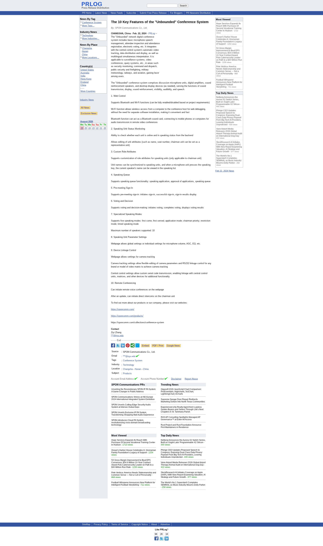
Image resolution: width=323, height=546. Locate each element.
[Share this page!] (161, 539)
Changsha (87, 48)
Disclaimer (176, 379)
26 (82, 128)
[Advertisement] (187, 57)
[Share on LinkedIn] (123, 345)
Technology (87, 35)
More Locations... (90, 57)
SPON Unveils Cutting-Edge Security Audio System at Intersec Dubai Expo (131, 406)
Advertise (165, 524)
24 (89, 128)
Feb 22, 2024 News (224, 171)
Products (127, 373)
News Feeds (117, 13)
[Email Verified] (137, 356)
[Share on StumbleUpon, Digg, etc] (133, 345)
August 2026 (86, 121)
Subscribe (131, 13)
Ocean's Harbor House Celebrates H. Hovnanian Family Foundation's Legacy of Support (133, 451)
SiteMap (86, 524)
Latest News (101, 13)
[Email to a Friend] (137, 345)
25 (86, 128)
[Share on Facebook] (113, 345)
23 (93, 128)
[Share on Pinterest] (128, 345)
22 (97, 128)
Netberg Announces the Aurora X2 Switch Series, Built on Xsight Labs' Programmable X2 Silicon (183, 441)
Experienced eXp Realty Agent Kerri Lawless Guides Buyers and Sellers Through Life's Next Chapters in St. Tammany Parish (182, 409)
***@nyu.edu (117, 335)
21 (101, 128)
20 (105, 128)
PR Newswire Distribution (198, 13)
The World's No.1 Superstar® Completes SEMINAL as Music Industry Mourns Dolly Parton (183, 483)
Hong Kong (86, 79)
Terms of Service (119, 524)
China (84, 54)
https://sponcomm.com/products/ (127, 316)
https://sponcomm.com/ (122, 309)
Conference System (91, 22)
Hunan (85, 51)
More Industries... (90, 38)
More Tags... (88, 25)
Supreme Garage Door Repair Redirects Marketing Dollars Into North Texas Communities (183, 400)
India (83, 76)
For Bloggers (176, 13)
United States (87, 70)
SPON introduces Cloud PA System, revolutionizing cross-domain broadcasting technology (130, 422)
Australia (85, 73)
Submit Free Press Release (153, 13)
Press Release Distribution (95, 8)
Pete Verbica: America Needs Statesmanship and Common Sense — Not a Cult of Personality (133, 473)
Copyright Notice (140, 524)
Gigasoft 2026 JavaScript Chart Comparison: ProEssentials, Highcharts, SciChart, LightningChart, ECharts (181, 391)
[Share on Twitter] (118, 345)
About (154, 524)
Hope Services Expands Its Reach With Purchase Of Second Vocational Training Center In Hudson (133, 442)
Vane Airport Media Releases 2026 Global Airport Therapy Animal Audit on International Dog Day (183, 463)
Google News (173, 345)
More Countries (88, 91)
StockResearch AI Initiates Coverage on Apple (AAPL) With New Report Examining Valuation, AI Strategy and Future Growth (183, 474)
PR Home (87, 13)
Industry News (87, 100)
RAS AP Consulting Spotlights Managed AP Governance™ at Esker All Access (180, 418)
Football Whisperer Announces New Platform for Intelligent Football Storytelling (133, 483)
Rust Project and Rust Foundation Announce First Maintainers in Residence (181, 426)
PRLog (151, 33)
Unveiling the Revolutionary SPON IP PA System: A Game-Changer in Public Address (133, 390)
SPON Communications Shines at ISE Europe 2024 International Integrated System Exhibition (133, 398)
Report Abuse (191, 379)
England (84, 82)
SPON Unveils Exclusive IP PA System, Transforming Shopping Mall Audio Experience (132, 413)
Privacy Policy (101, 524)
